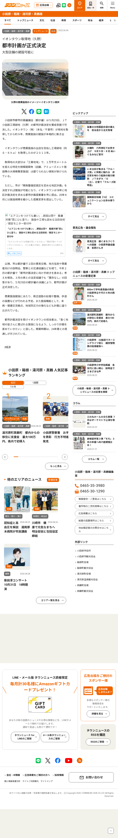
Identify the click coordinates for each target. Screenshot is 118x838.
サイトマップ (47, 781)
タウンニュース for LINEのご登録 (25, 737)
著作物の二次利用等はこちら (94, 506)
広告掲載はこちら (88, 513)
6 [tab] (38, 456)
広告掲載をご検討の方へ (37, 775)
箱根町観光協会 (85, 568)
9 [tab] (51, 456)
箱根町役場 (82, 562)
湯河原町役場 (84, 573)
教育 (63, 20)
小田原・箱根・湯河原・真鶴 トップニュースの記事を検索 (93, 390)
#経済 (7, 347)
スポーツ (77, 20)
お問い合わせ (94, 777)
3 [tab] (25, 456)
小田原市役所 (84, 550)
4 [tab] (29, 456)
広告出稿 (44, 5)
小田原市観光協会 (86, 556)
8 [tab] (47, 456)
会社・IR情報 (13, 775)
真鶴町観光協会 (85, 591)
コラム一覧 (93, 459)
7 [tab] (42, 456)
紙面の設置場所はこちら (91, 520)
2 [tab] (20, 456)
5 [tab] (33, 456)
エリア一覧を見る (50, 600)
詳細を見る (97, 713)
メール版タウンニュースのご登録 (54, 737)
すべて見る (93, 216)
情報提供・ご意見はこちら (92, 499)
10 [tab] (56, 456)
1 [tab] (16, 456)
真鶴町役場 (82, 585)
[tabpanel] (35, 81)
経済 (101, 20)
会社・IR (90, 8)
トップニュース (25, 20)
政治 (90, 20)
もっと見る (56, 466)
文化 (42, 20)
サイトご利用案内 (30, 781)
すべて (7, 20)
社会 (53, 20)
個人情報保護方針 (12, 781)
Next (65, 457)
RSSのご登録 (97, 741)
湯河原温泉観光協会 (87, 579)
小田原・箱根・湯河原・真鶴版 (22, 14)
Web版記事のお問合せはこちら (94, 529)
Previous (5, 457)
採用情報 (59, 775)
